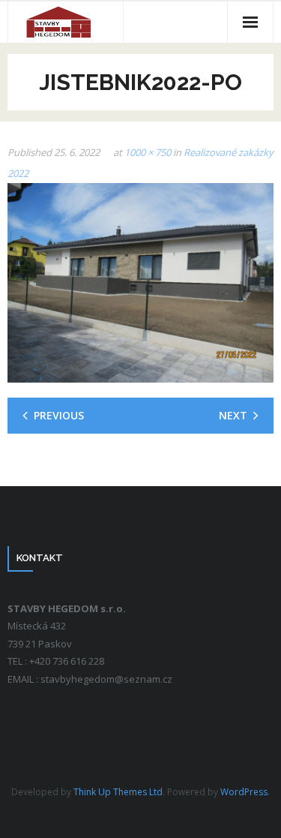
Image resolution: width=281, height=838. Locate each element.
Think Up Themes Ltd (118, 791)
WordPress (244, 791)
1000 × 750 (147, 152)
